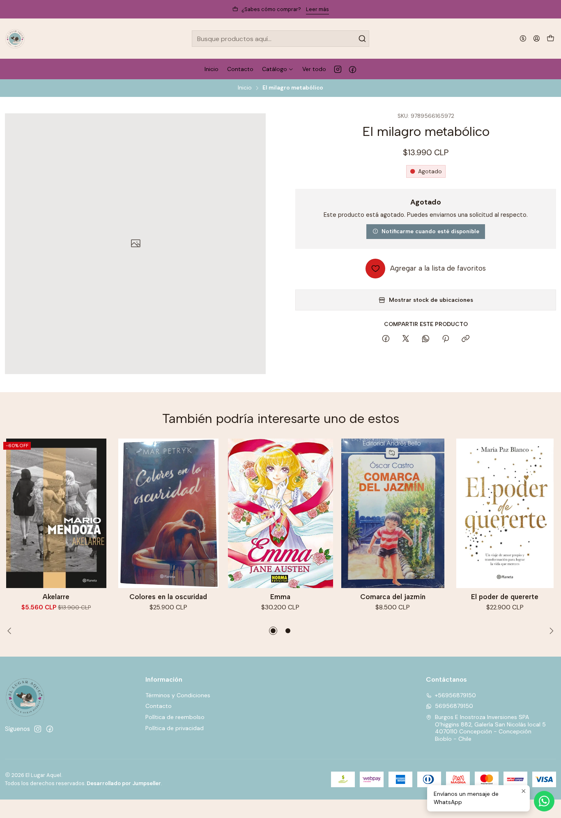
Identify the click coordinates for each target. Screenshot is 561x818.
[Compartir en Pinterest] (446, 339)
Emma (280, 597)
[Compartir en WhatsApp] (425, 339)
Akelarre (56, 597)
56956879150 (454, 706)
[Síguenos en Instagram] (337, 69)
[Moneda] (523, 38)
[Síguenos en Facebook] (352, 69)
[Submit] (362, 38)
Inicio (245, 88)
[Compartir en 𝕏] (406, 339)
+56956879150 (455, 695)
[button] (273, 631)
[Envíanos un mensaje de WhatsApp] (544, 801)
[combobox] (280, 38)
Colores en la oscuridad (168, 597)
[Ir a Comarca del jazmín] (393, 513)
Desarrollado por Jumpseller (124, 783)
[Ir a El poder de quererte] (505, 513)
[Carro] (550, 39)
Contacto (158, 706)
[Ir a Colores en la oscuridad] (168, 513)
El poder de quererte (504, 597)
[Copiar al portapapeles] (465, 339)
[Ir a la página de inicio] (15, 38)
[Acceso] (536, 38)
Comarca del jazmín (392, 597)
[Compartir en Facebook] (386, 339)
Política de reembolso (175, 717)
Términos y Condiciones (177, 695)
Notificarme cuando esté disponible (430, 231)
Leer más (317, 9)
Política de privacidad (174, 728)
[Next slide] (550, 631)
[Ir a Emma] (280, 513)
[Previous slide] (11, 631)
